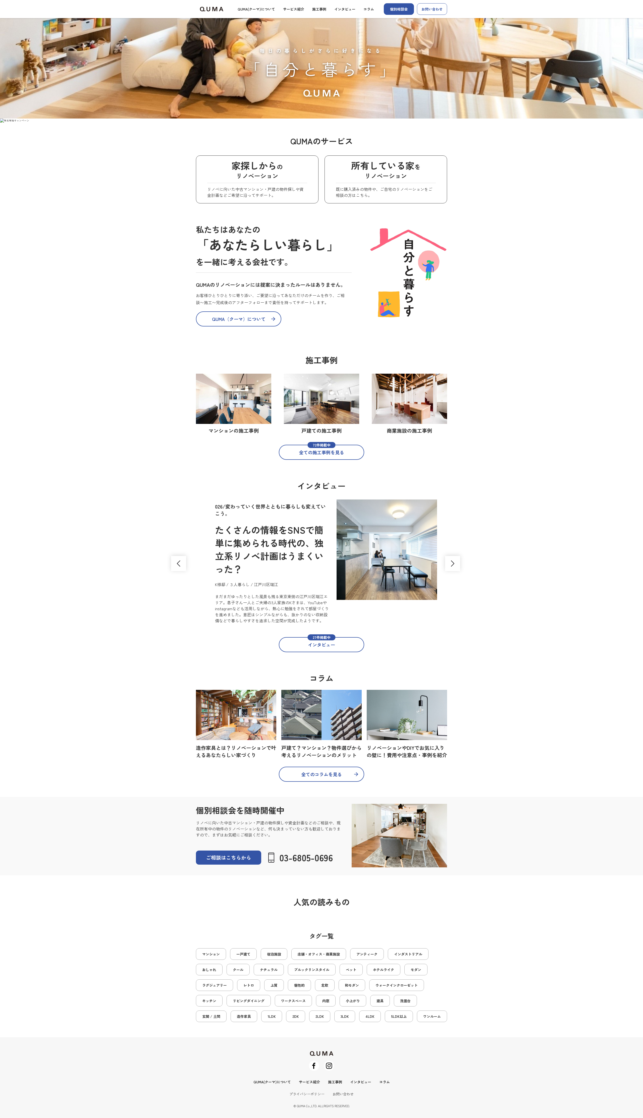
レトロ (248, 985)
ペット (351, 969)
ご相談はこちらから (228, 857)
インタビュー (344, 9)
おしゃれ (209, 969)
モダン (416, 969)
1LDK (271, 1016)
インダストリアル (408, 954)
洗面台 (405, 1000)
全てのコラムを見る (321, 774)
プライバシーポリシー (307, 1093)
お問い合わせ (432, 9)
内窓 (325, 1000)
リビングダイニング (248, 1000)
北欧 (324, 985)
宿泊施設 (274, 954)
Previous (178, 563)
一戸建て (243, 954)
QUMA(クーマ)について (256, 9)
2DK (295, 1016)
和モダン (352, 985)
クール (238, 969)
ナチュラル (269, 969)
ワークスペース (293, 1000)
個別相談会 (399, 9)
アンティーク (367, 954)
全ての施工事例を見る (321, 450)
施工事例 (319, 9)
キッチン (209, 1000)
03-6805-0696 (306, 857)
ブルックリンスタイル (311, 969)
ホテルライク (383, 969)
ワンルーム (432, 1016)
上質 (274, 985)
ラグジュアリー (214, 985)
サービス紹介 (293, 9)
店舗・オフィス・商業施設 (319, 954)
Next (452, 563)
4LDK (369, 1016)
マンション (211, 954)
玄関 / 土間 (211, 1016)
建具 (380, 1000)
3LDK (345, 1016)
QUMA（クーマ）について (238, 319)
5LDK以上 (399, 1016)
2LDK (319, 1016)
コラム (368, 9)
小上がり (353, 1000)
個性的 (299, 985)
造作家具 (244, 1016)
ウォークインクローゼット (397, 985)
